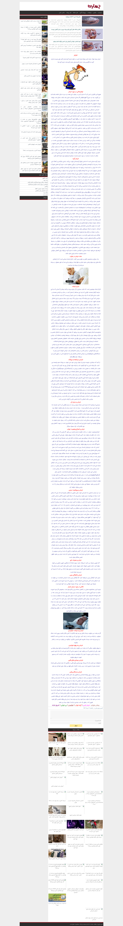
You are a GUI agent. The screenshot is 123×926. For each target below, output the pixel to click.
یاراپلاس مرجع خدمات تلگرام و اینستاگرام (38, 184)
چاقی (81, 305)
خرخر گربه (76, 158)
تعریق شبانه (55, 705)
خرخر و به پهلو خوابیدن (76, 645)
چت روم (46, 180)
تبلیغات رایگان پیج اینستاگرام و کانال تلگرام (38, 182)
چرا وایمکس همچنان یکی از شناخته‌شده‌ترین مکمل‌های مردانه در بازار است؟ (94, 802)
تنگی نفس (59, 143)
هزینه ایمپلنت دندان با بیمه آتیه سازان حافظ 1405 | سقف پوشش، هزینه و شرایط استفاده (75, 773)
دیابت (67, 147)
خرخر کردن (86, 705)
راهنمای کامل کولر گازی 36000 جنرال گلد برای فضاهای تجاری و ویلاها (57, 889)
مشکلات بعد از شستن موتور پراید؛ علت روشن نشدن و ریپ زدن (94, 772)
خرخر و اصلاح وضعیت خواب (76, 429)
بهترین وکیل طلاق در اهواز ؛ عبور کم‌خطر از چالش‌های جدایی (75, 758)
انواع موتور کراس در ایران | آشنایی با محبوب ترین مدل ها (94, 830)
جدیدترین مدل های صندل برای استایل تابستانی (94, 918)
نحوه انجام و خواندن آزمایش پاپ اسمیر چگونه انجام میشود (67, 41)
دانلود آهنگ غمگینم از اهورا (76, 815)
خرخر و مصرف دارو (75, 560)
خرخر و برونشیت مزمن (76, 490)
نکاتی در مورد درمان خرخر (76, 587)
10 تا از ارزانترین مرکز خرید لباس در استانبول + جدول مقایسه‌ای (94, 743)
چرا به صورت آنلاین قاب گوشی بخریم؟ (57, 859)
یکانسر (46, 186)
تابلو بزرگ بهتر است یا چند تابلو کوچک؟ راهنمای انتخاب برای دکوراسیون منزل (94, 874)
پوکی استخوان (58, 226)
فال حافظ (75, 13)
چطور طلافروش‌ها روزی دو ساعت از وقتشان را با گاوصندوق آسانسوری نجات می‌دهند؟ (57, 875)
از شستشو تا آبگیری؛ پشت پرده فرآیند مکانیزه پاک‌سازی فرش (94, 758)
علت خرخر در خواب (76, 256)
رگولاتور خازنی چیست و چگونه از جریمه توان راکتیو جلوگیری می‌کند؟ (94, 845)
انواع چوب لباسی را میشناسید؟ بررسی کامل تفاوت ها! (57, 830)
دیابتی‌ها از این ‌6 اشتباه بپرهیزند (73, 17)
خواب (73, 59)
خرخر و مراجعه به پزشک (75, 359)
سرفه (70, 496)
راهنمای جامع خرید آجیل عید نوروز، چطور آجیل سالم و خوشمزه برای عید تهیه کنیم (76, 846)
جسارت (100, 13)
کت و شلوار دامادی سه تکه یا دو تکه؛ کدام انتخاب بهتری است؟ (57, 758)
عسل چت (45, 195)
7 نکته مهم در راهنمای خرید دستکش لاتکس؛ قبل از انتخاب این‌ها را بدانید (76, 743)
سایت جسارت (89, 156)
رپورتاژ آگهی (83, 13)
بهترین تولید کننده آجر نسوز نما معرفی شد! (57, 743)
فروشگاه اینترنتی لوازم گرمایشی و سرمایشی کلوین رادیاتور (57, 772)
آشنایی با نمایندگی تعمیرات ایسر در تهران (75, 801)
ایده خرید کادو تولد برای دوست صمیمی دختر (57, 845)
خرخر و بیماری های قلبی (75, 660)
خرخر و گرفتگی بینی (76, 575)
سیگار (52, 150)
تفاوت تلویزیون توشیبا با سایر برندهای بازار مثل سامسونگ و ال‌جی (94, 889)
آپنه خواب (78, 705)
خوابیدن (70, 705)
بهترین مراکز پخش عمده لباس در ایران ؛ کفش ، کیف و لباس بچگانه (75, 874)
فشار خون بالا (73, 147)
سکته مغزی (66, 137)
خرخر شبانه (75, 286)
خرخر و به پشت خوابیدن (75, 630)
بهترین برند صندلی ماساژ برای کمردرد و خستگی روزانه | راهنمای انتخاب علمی (57, 816)
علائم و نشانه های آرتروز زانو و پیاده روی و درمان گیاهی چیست (66, 29)
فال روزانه (68, 13)
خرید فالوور (45, 178)
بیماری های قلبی (75, 663)
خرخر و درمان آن (76, 402)
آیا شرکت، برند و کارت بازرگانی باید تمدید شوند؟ (57, 904)
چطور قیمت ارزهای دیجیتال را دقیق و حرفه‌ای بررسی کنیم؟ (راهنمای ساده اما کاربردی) (75, 890)
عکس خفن (62, 13)
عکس (94, 13)
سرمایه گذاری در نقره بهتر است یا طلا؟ (57, 801)
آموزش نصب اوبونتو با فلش (57, 786)
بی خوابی (64, 705)
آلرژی (88, 344)
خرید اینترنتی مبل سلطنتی (41, 191)
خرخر (75, 55)
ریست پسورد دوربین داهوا (41, 189)
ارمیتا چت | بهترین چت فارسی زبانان (76, 830)
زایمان (99, 195)
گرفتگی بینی (91, 578)
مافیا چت (45, 193)
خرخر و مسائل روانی (76, 672)
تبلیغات (89, 13)
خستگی (92, 110)
